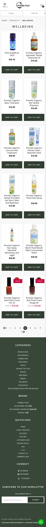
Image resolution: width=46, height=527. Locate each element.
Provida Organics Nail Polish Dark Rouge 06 (34, 300)
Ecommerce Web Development (12, 522)
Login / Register (23, 430)
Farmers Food (23, 457)
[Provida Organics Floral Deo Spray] (34, 184)
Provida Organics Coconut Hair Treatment (12, 150)
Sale (18, 281)
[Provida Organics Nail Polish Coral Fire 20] (12, 286)
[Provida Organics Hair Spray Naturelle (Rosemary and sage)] (12, 234)
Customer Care (23, 440)
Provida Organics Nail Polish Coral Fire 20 (12, 300)
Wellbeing (28, 20)
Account (23, 433)
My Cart (23, 437)
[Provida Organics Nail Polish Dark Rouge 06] (34, 286)
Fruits (23, 365)
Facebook (24, 471)
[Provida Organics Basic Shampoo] (12, 89)
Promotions (23, 352)
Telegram (25, 478)
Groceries (23, 375)
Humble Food (23, 403)
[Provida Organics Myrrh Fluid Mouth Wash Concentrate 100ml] (34, 234)
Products (15, 20)
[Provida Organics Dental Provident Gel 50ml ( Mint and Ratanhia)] (12, 184)
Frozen (23, 372)
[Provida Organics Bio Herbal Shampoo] (34, 89)
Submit (35, 500)
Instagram (24, 474)
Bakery (23, 378)
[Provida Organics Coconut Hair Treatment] (12, 136)
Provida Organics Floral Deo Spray (34, 196)
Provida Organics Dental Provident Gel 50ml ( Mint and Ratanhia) (12, 199)
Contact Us (23, 453)
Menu (5, 5)
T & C (23, 450)
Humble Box (23, 359)
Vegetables (23, 362)
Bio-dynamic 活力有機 (23, 406)
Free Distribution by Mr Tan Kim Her (23, 388)
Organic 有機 (23, 413)
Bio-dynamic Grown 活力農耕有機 (23, 409)
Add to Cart (12, 70)
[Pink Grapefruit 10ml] (12, 41)
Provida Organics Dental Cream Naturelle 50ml (34, 150)
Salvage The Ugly (23, 368)
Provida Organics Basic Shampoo (12, 101)
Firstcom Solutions (33, 522)
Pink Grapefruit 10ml (12, 54)
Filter (11, 13)
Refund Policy (23, 443)
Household (23, 385)
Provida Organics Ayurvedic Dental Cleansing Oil (34, 55)
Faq (23, 447)
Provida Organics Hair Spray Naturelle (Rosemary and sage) (12, 250)
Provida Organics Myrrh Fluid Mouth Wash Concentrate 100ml (34, 249)
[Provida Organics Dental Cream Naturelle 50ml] (34, 136)
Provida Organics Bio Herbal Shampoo (34, 103)
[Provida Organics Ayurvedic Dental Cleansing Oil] (34, 41)
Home (4, 20)
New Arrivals (23, 355)
